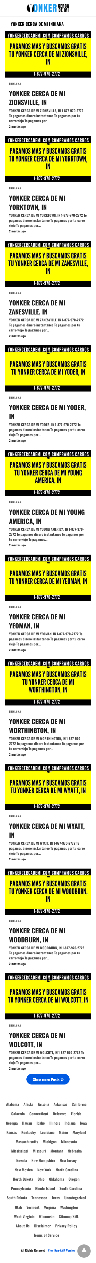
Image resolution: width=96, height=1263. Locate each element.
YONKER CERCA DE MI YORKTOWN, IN (37, 202)
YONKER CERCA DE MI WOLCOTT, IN (37, 1039)
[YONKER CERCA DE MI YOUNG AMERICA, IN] (48, 473)
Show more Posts (46, 1079)
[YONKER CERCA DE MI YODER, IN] (48, 368)
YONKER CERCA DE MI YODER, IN (47, 411)
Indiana (15, 84)
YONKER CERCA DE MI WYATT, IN (47, 830)
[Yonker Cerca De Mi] (48, 8)
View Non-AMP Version (61, 1250)
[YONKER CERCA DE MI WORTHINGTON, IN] (48, 682)
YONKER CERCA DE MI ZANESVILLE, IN (37, 307)
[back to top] (84, 1251)
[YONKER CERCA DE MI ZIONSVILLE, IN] (48, 54)
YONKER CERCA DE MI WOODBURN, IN (37, 935)
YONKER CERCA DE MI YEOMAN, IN (37, 621)
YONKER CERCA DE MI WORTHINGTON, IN (37, 725)
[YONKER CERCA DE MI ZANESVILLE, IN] (48, 264)
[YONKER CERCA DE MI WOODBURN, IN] (48, 892)
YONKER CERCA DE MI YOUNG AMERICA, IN (47, 516)
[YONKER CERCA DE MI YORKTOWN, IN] (48, 159)
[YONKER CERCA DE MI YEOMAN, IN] (48, 578)
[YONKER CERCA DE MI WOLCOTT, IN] (48, 996)
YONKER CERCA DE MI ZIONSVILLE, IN (37, 97)
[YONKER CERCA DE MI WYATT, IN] (48, 787)
